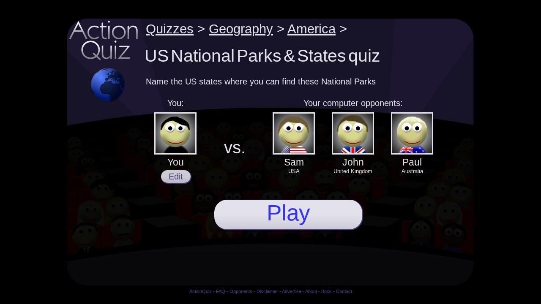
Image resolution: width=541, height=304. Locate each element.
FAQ (220, 291)
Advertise (291, 291)
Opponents (241, 291)
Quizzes (170, 29)
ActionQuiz (200, 291)
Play (288, 212)
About (311, 291)
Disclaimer (267, 291)
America (311, 29)
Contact (344, 291)
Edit (176, 176)
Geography (241, 29)
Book (326, 291)
